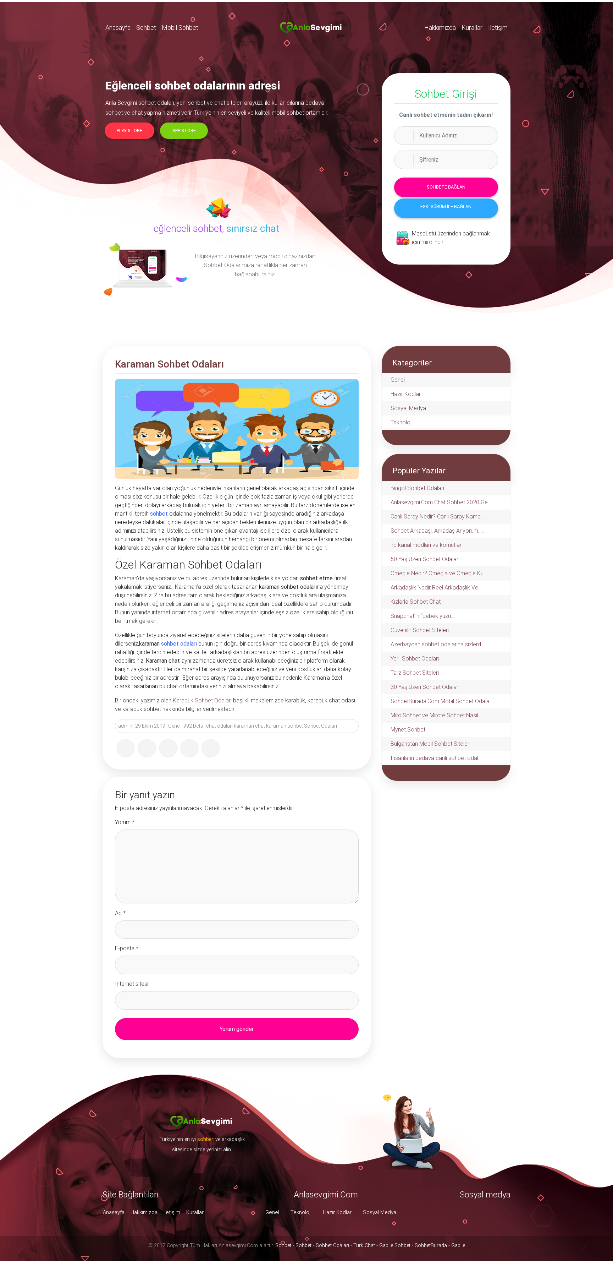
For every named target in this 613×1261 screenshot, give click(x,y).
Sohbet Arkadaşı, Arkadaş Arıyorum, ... (437, 530)
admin (125, 726)
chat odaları (219, 726)
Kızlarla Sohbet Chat (416, 601)
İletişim (498, 27)
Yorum (124, 822)
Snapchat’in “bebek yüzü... (422, 616)
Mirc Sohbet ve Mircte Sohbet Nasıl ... (437, 715)
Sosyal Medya (408, 408)
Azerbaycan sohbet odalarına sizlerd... (437, 644)
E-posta (126, 948)
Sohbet (146, 27)
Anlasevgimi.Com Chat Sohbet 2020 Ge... (441, 502)
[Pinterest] (189, 748)
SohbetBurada (431, 1246)
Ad (120, 913)
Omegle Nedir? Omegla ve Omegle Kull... (440, 573)
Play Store (129, 130)
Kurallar (472, 27)
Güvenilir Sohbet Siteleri (420, 630)
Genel (174, 726)
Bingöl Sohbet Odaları (417, 488)
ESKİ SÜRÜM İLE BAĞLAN (445, 206)
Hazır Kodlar (406, 394)
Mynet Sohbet (408, 729)
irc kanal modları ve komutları (427, 545)
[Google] (168, 748)
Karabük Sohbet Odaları (202, 700)
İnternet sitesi (131, 983)
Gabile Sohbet (394, 1246)
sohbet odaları (179, 643)
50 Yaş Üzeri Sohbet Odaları (425, 559)
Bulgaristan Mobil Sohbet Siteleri (430, 743)
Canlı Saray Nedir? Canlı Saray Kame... (437, 516)
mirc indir (432, 242)
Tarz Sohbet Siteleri (415, 672)
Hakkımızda (440, 27)
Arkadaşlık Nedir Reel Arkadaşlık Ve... (436, 587)
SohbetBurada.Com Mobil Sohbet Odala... (442, 701)
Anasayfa (118, 27)
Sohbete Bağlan (446, 187)
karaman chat (249, 726)
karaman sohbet (284, 726)
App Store (184, 130)
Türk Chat (364, 1246)
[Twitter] (147, 748)
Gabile (458, 1246)
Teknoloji (402, 422)
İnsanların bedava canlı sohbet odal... (436, 758)
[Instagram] (211, 748)
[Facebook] (125, 748)
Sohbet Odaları (320, 726)
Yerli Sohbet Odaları (415, 658)
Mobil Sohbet (180, 27)
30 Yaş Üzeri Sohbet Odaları (425, 687)
